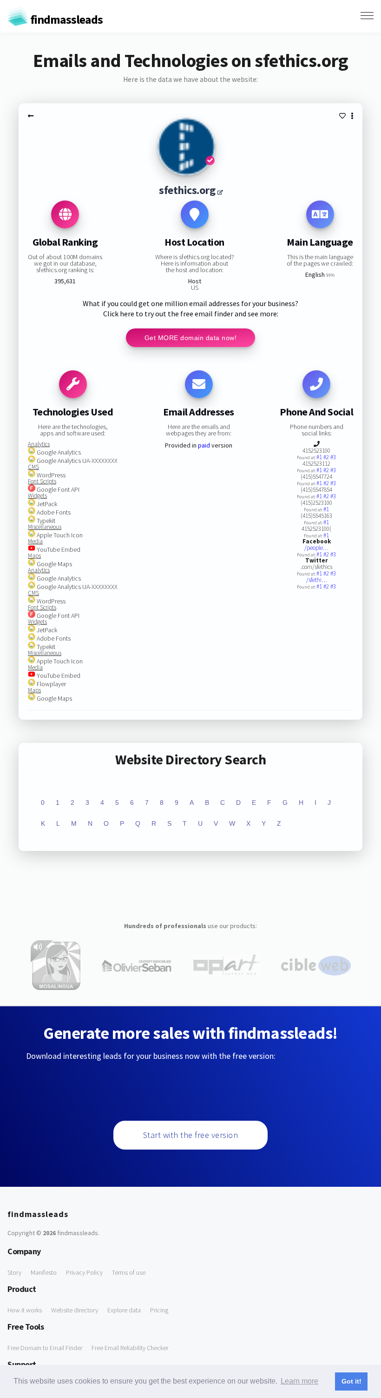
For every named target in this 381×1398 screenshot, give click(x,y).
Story (14, 1272)
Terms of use (128, 1272)
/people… (316, 548)
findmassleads (65, 19)
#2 (326, 457)
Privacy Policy (84, 1272)
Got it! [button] (351, 1381)
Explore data (124, 1310)
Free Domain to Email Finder (44, 1348)
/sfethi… (316, 580)
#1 (319, 457)
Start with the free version (190, 1135)
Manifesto (44, 1272)
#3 (333, 457)
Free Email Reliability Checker (130, 1348)
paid (204, 445)
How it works (24, 1310)
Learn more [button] (299, 1381)
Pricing (159, 1310)
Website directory (74, 1310)
